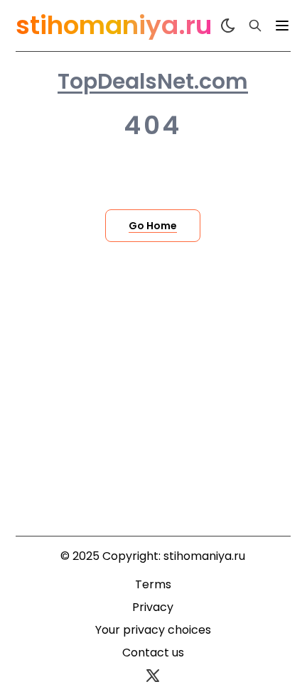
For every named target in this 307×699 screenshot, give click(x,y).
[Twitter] (152, 675)
